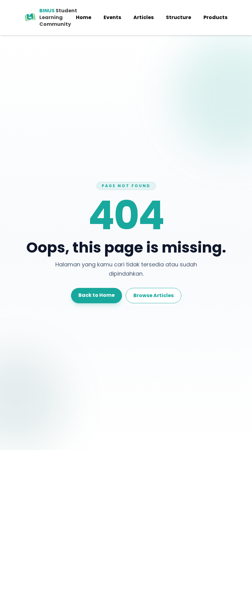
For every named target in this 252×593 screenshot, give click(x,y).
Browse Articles (153, 295)
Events (112, 17)
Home (83, 17)
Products (215, 17)
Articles (143, 17)
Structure (178, 17)
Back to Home (96, 295)
